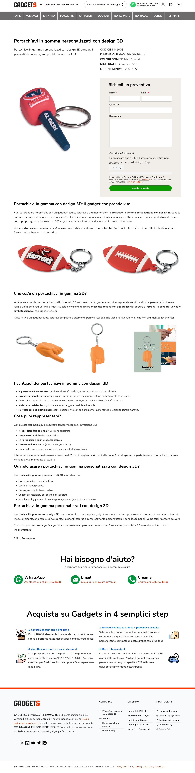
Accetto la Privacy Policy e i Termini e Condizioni (138, 177)
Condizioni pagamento (169, 715)
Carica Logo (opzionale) (121, 153)
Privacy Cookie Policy (125, 767)
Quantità (114, 104)
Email (145, 92)
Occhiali (103, 16)
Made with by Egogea (154, 767)
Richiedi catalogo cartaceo (110, 724)
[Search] (123, 5)
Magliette (67, 16)
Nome (113, 92)
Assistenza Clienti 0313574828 (42, 582)
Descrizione (115, 116)
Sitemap (139, 767)
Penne (17, 16)
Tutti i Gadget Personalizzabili (57, 4)
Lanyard (49, 16)
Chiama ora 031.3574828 (153, 582)
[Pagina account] (163, 4)
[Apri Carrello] (179, 4)
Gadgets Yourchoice (140, 724)
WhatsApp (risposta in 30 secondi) (112, 712)
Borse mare (122, 16)
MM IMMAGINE (138, 711)
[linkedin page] (22, 743)
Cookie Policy (165, 724)
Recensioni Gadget (139, 715)
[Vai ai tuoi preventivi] (171, 4)
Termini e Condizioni (134, 182)
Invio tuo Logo (109, 730)
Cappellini (86, 16)
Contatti (106, 718)
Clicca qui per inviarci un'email (98, 582)
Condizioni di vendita (169, 720)
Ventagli (32, 16)
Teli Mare (173, 16)
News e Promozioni (140, 729)
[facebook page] (16, 743)
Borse (158, 16)
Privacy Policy (144, 180)
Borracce (141, 16)
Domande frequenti (168, 711)
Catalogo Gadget (138, 720)
